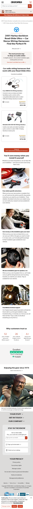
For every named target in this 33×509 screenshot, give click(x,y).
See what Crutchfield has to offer (16, 62)
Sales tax (6, 483)
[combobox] (16, 6)
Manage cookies (16, 468)
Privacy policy (16, 462)
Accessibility (21, 483)
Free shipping (16, 15)
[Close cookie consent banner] (31, 497)
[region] (16, 392)
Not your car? (16, 48)
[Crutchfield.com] (16, 2)
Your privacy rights (16, 465)
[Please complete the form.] (26, 437)
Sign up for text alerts (14, 444)
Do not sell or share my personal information (16, 471)
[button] (31, 393)
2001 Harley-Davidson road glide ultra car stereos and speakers (17, 21)
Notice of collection (16, 475)
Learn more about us (16, 370)
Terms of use (13, 483)
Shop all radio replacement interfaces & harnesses (16, 150)
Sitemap (27, 483)
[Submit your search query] (30, 6)
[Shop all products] (2, 2)
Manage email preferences (16, 478)
